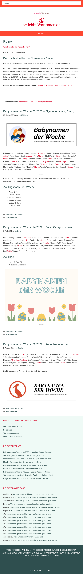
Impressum (25, 550)
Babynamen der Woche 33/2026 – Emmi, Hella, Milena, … (26, 465)
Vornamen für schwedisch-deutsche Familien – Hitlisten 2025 (28, 475)
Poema (44, 164)
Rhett (56, 85)
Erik (28, 240)
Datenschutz (49, 550)
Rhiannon (62, 85)
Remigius (41, 85)
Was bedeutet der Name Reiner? (16, 47)
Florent (57, 164)
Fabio (9, 251)
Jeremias (27, 237)
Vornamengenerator (11, 433)
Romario (33, 102)
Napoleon (16, 360)
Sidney (24, 159)
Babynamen (74, 553)
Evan (63, 363)
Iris (53, 357)
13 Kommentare (11, 217)
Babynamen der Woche (14, 215)
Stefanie (75, 354)
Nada (23, 354)
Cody (20, 246)
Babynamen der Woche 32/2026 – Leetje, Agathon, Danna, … (28, 472)
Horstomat (7, 430)
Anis (40, 248)
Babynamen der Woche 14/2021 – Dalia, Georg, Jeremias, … (40, 227)
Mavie (40, 156)
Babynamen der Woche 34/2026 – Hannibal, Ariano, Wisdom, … (29, 452)
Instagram (54, 556)
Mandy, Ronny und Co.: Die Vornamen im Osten (22, 462)
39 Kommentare (11, 411)
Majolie (46, 162)
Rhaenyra (49, 85)
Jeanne (29, 156)
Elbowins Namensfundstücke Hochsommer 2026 (22, 469)
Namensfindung (58, 553)
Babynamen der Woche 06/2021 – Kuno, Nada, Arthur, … (38, 344)
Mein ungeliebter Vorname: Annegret (28, 537)
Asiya (5, 156)
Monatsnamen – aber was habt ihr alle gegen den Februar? (27, 459)
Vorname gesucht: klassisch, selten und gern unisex (24, 455)
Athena (24, 360)
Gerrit (42, 240)
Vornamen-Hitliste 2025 (12, 427)
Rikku (69, 85)
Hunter (46, 243)
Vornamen (12, 550)
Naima (37, 167)
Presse (37, 550)
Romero (48, 102)
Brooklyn (62, 162)
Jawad (70, 167)
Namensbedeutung (37, 553)
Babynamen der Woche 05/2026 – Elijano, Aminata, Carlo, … (40, 111)
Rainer (21, 102)
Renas (14, 162)
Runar (26, 102)
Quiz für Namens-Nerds (12, 436)
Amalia (67, 237)
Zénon (58, 156)
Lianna (6, 159)
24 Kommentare (11, 334)
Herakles (41, 153)
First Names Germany (35, 556)
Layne (49, 159)
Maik (39, 363)
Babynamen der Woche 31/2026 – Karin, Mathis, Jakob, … (27, 478)
